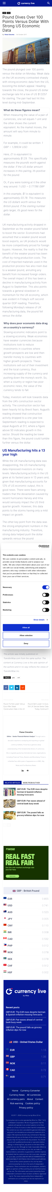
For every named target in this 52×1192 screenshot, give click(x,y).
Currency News (17, 1095)
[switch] (45, 595)
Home (4, 9)
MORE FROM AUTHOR (31, 783)
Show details (39, 620)
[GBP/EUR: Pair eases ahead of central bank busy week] (10, 803)
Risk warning (16, 1103)
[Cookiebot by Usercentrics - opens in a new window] (38, 546)
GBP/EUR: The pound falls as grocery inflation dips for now (24, 1028)
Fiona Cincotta (9, 34)
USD (8, 13)
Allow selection (26, 635)
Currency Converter (30, 1090)
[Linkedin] (24, 771)
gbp (13, 677)
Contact (39, 1099)
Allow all (26, 627)
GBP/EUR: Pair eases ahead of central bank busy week (24, 1021)
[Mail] (29, 771)
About (30, 1099)
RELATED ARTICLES (12, 783)
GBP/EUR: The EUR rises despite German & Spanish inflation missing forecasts (32, 792)
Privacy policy (26, 1107)
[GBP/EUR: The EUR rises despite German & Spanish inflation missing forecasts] (10, 792)
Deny (26, 643)
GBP (10, 9)
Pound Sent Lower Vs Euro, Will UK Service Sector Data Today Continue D (38, 706)
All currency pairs (16, 1099)
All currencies (34, 1095)
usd (18, 677)
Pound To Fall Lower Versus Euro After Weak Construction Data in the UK (14, 706)
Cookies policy (32, 1103)
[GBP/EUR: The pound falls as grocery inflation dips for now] (10, 815)
